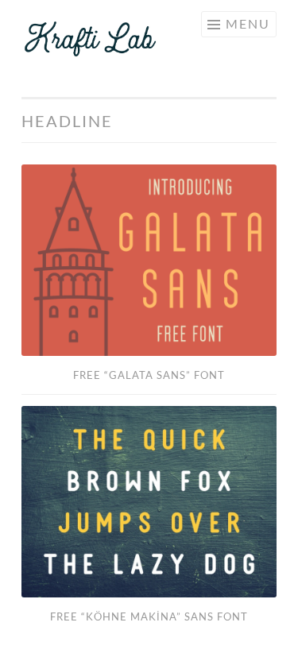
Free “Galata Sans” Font (149, 375)
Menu (248, 23)
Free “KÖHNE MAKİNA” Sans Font (149, 616)
